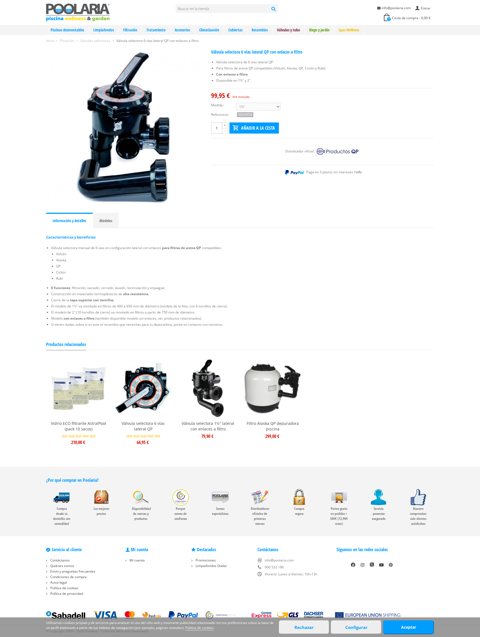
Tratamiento (156, 29)
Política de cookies (64, 588)
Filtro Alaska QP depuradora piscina (273, 426)
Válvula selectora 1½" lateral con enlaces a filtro (208, 426)
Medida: (217, 105)
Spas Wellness (349, 29)
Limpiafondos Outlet (211, 565)
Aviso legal (58, 582)
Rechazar (304, 627)
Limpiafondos (103, 29)
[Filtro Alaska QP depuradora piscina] (272, 388)
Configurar (356, 627)
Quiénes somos (61, 565)
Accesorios (182, 29)
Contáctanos (59, 560)
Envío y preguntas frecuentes (72, 571)
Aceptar (408, 627)
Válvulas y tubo (288, 29)
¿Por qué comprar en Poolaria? (72, 480)
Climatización (209, 29)
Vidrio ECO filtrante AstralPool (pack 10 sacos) (78, 426)
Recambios (260, 29)
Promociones (205, 560)
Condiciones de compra (68, 577)
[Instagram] (362, 565)
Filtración (130, 29)
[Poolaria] (78, 12)
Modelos (105, 220)
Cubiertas (235, 29)
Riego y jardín (319, 29)
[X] (372, 565)
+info (358, 172)
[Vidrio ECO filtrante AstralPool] (78, 388)
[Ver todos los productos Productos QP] (337, 151)
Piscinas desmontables (67, 29)
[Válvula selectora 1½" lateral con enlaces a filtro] (208, 388)
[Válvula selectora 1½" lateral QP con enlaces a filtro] (124, 127)
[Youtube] (381, 565)
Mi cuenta (137, 560)
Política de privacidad (66, 593)
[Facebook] (353, 565)
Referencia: (220, 114)
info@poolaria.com (396, 8)
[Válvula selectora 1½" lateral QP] (143, 388)
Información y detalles (69, 220)
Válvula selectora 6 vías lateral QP (143, 426)
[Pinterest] (391, 565)
